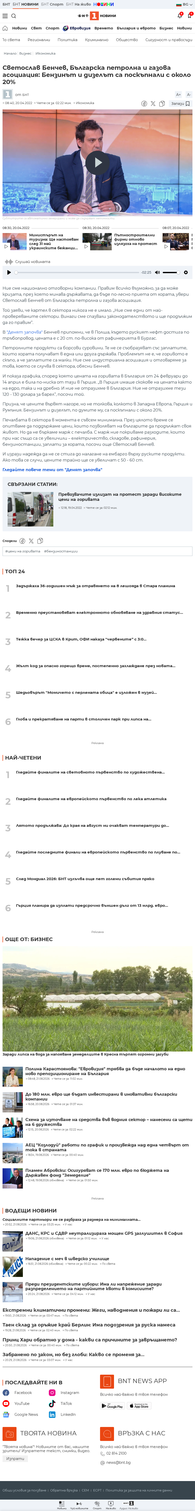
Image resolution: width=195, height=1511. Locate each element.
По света (108, 1264)
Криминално (96, 40)
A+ (178, 94)
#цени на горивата (22, 551)
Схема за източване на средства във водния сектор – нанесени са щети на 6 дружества (108, 1122)
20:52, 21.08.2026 (15, 1224)
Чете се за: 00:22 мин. (83, 1264)
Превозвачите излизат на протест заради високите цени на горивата (120, 497)
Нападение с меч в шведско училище (67, 1259)
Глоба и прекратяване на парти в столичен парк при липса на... (83, 719)
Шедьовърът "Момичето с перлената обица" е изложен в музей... (86, 692)
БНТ (6, 4)
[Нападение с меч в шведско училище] (13, 1267)
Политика (67, 40)
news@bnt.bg (118, 1462)
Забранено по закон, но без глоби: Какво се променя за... (73, 1354)
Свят (36, 28)
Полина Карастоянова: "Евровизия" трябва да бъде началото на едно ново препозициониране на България (105, 1071)
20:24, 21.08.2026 (39, 1294)
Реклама (97, 743)
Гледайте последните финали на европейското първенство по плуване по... (98, 852)
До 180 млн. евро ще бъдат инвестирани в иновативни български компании (101, 1096)
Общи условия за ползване (24, 1490)
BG (186, 4)
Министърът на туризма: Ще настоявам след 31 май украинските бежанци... (53, 241)
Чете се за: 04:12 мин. (69, 1294)
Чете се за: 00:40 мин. (46, 1345)
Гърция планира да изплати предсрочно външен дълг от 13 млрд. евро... (92, 905)
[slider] (76, 272)
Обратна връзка (64, 1490)
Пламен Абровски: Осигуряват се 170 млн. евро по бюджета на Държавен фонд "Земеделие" (97, 1172)
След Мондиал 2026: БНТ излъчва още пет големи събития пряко (85, 878)
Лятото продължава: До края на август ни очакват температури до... (92, 825)
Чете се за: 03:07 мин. (46, 1360)
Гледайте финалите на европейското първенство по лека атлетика (91, 798)
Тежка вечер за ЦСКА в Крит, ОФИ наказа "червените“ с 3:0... (81, 639)
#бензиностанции (61, 551)
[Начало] (5, 28)
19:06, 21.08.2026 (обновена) (46, 1238)
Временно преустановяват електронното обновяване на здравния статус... (99, 612)
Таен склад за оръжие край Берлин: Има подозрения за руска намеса (89, 1325)
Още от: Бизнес (29, 939)
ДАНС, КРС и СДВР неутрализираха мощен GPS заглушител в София (104, 1233)
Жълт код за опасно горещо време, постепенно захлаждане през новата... (95, 665)
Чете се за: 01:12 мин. (82, 1238)
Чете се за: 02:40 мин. (45, 1330)
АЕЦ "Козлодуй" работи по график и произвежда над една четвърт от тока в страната (107, 1147)
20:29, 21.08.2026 (15, 1360)
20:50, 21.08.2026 (16, 1345)
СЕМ (85, 1490)
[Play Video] (97, 163)
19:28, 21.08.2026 (15, 1330)
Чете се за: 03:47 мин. (45, 1315)
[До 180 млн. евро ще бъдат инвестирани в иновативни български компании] (13, 1102)
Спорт (52, 28)
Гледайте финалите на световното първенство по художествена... (90, 772)
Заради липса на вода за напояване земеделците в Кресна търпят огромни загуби (86, 1054)
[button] (128, 1505)
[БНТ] (9, 94)
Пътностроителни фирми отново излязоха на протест (135, 239)
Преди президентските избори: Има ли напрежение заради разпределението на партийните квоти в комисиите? (93, 1286)
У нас (68, 1224)
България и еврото (136, 28)
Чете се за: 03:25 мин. (46, 1224)
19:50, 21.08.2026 (15, 1315)
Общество (127, 40)
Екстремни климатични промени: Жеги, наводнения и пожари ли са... (91, 1310)
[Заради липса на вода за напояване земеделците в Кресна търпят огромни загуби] (97, 999)
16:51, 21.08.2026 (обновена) (45, 1264)
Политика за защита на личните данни (139, 1490)
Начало (10, 53)
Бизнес (166, 28)
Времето (103, 28)
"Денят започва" (25, 332)
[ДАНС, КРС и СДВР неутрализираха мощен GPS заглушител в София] (13, 1241)
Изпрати (15, 1458)
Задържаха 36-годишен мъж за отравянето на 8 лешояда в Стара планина (95, 585)
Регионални (39, 40)
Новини (19, 28)
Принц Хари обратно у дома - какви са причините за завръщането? (90, 1340)
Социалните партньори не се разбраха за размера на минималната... (72, 1220)
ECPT (97, 1490)
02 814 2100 (116, 1453)
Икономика (46, 53)
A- (189, 94)
